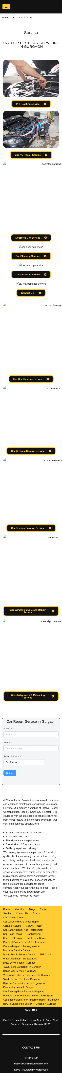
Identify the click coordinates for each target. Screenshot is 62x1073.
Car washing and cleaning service (21, 946)
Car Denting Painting (14, 917)
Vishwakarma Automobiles (17, 895)
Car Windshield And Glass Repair (21, 921)
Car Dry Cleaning (12, 938)
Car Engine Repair (36, 938)
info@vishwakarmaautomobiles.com (31, 1063)
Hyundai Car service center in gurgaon (24, 983)
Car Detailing (34, 934)
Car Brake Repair (12, 934)
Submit (10, 773)
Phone (7, 742)
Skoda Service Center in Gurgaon (21, 979)
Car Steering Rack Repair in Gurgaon (23, 991)
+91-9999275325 (31, 1058)
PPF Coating (46, 954)
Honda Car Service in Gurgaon (19, 970)
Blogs (32, 909)
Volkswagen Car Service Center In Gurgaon (26, 975)
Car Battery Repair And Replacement (23, 929)
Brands (37, 913)
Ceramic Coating (12, 925)
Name (7, 728)
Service (7, 913)
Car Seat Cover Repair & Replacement (24, 942)
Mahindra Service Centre (16, 950)
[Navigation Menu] (6, 6)
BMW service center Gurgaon (19, 962)
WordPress (42, 1069)
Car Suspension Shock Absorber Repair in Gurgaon (31, 999)
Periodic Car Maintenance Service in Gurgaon (28, 995)
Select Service (12, 756)
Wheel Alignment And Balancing (20, 958)
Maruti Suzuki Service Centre (19, 954)
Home (20, 17)
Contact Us (22, 913)
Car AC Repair (34, 925)
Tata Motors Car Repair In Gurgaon (22, 966)
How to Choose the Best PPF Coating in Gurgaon (29, 1003)
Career (43, 909)
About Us (19, 909)
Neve (17, 1069)
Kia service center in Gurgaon (19, 987)
